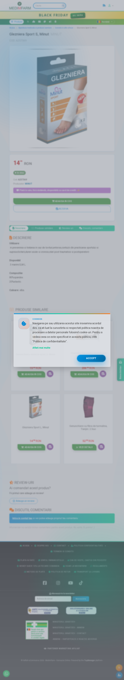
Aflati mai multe (41, 347)
